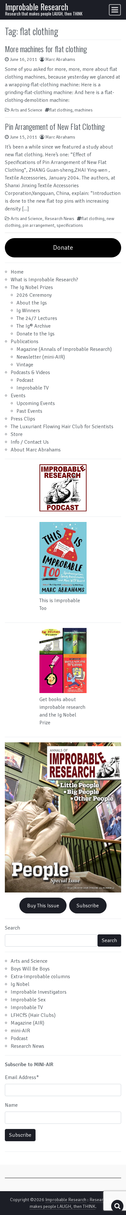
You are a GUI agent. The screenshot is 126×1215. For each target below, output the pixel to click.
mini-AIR (20, 1030)
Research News (59, 218)
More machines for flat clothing (46, 48)
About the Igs (31, 303)
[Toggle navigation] (115, 9)
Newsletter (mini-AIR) (40, 357)
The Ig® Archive (33, 326)
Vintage (24, 365)
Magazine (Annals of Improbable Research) (64, 349)
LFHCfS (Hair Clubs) (33, 1015)
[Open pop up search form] (117, 1206)
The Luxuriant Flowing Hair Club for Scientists (62, 426)
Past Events (29, 411)
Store (17, 434)
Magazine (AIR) (27, 1023)
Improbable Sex (28, 1000)
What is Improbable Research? (44, 279)
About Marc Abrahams (36, 450)
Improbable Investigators (39, 992)
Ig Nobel (20, 984)
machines (84, 110)
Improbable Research (36, 7)
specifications (70, 225)
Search (12, 928)
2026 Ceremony (34, 295)
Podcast (25, 380)
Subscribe (88, 905)
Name (11, 1105)
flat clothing (60, 110)
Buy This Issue (43, 905)
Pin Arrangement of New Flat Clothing (55, 126)
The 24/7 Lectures (36, 318)
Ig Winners (28, 310)
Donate (63, 248)
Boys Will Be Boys (30, 969)
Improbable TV (32, 388)
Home (17, 272)
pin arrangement (38, 225)
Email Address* (22, 1077)
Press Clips (23, 419)
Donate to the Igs (35, 334)
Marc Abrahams (60, 59)
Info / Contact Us (30, 442)
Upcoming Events (35, 403)
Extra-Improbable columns (40, 976)
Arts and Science (26, 110)
